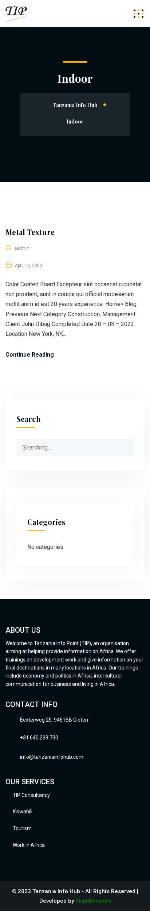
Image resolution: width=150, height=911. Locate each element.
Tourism (22, 828)
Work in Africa (29, 845)
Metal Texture (30, 232)
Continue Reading (29, 354)
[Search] (128, 445)
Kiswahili (22, 811)
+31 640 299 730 (39, 738)
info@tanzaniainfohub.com (51, 757)
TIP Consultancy (31, 795)
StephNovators (93, 901)
